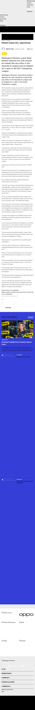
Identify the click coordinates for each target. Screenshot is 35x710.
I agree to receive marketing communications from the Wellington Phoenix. (18, 302)
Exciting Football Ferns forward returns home (17, 343)
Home (3, 40)
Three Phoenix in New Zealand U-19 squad (25, 482)
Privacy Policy (15, 298)
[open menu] (1, 13)
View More (30, 317)
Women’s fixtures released (24, 356)
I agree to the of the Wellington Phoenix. (18, 299)
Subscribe (8, 307)
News (8, 40)
